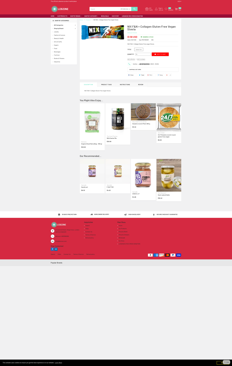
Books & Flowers (59, 58)
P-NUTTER (110, 187)
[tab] (153, 70)
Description (88, 84)
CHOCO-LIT (136, 194)
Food (55, 48)
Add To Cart (161, 54)
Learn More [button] (58, 362)
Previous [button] (81, 123)
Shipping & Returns (135, 69)
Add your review (132, 32)
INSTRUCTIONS (125, 84)
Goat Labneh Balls (164, 195)
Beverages (57, 52)
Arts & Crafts (58, 42)
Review (140, 84)
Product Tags (106, 84)
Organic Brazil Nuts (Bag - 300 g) (91, 144)
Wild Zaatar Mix (112, 138)
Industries (57, 62)
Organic (56, 45)
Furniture (57, 55)
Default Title (139, 49)
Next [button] (179, 123)
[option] (92, 127)
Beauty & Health (59, 38)
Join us (161, 10)
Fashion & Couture (59, 35)
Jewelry (56, 32)
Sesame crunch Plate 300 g (141, 124)
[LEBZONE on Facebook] (52, 249)
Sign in (161, 8)
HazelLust (84, 187)
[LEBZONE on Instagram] (56, 249)
